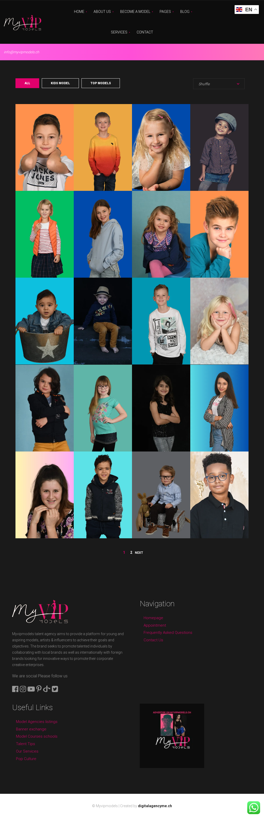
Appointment (155, 625)
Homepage (153, 618)
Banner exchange (31, 729)
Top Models (100, 83)
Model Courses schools (36, 736)
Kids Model (60, 83)
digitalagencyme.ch (155, 806)
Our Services (27, 751)
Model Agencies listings (36, 721)
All (27, 83)
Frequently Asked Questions (168, 632)
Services (119, 32)
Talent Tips (25, 744)
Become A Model (135, 12)
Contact (145, 32)
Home (79, 12)
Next (139, 553)
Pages (165, 12)
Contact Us (153, 640)
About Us (102, 12)
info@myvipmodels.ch (21, 52)
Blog (184, 12)
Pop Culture (26, 758)
